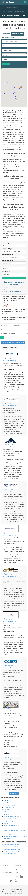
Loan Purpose (6, 272)
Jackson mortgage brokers (11, 851)
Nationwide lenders (8, 37)
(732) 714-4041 (8, 574)
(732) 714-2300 (8, 490)
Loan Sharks (7, 839)
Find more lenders (14, 793)
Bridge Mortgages (9, 821)
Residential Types (7, 249)
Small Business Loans (10, 819)
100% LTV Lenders (7, 11)
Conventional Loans (9, 807)
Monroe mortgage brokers (11, 844)
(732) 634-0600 (8, 666)
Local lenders (6, 33)
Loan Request (6, 266)
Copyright (4, 888)
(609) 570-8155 (8, 619)
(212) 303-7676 (8, 358)
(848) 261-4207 (8, 403)
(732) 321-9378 (8, 758)
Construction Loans (9, 805)
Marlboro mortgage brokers (12, 847)
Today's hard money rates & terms (11, 15)
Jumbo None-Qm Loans (10, 828)
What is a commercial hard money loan (15, 836)
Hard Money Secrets (20, 11)
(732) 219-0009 (8, 533)
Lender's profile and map (10, 360)
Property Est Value (7, 260)
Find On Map (6, 64)
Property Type (6, 243)
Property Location (7, 254)
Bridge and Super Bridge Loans (12, 816)
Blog (24, 15)
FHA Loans (6, 809)
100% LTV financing (9, 834)
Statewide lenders (17, 33)
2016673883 (7, 709)
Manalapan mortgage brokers (12, 849)
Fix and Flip (7, 800)
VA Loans (6, 814)
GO (2, 338)
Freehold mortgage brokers (12, 854)
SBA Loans (7, 823)
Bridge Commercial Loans (11, 825)
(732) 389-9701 (8, 445)
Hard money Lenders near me (14, 7)
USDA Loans (7, 812)
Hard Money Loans (9, 803)
